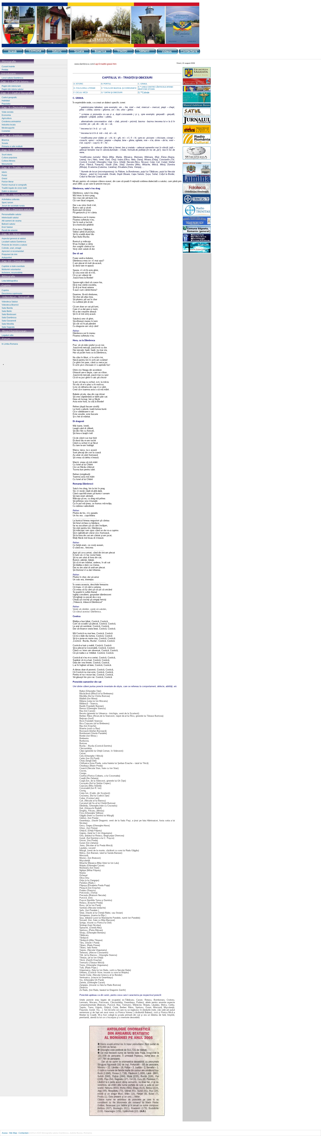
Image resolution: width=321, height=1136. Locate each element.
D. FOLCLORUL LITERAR (84, 88)
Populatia (6, 104)
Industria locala (9, 125)
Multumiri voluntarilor (11, 269)
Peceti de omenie (10, 230)
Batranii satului (8, 224)
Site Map (13, 1133)
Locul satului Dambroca (12, 78)
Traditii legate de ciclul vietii (14, 188)
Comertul (6, 131)
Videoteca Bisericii (10, 305)
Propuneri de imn (9, 254)
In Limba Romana (10, 344)
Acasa (5, 1133)
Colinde (145, 92)
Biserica (5, 140)
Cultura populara (9, 157)
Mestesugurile (8, 128)
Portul (4, 175)
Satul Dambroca (9, 317)
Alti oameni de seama (11, 221)
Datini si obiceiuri (9, 191)
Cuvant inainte (8, 66)
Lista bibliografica (10, 281)
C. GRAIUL (142, 84)
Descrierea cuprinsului (12, 293)
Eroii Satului (7, 227)
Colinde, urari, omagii (11, 248)
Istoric (4, 172)
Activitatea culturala (10, 199)
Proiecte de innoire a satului (14, 245)
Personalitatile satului (11, 214)
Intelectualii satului (10, 217)
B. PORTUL (106, 84)
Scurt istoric (7, 154)
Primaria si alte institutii (12, 146)
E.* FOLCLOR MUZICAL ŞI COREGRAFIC (119, 88)
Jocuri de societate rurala (13, 206)
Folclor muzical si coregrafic (14, 185)
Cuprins (5, 290)
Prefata (5, 70)
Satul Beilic (7, 311)
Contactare (24, 1133)
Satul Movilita (8, 324)
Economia (6, 115)
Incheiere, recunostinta (12, 272)
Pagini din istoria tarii (11, 86)
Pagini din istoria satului (12, 89)
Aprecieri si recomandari (13, 251)
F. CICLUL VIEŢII (81, 92)
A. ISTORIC (78, 84)
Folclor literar (8, 182)
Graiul (4, 178)
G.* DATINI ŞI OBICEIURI (111, 92)
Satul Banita (7, 308)
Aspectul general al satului (14, 238)
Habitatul (6, 100)
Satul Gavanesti (9, 321)
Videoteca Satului (10, 302)
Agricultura (7, 118)
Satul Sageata (8, 327)
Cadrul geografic (9, 97)
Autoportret (7, 257)
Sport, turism (7, 202)
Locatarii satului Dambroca (14, 242)
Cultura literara (8, 161)
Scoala (5, 143)
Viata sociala (7, 112)
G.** (140, 92)
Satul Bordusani (9, 314)
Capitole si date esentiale (13, 266)
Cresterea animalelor (11, 121)
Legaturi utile (8, 335)
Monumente (7, 164)
